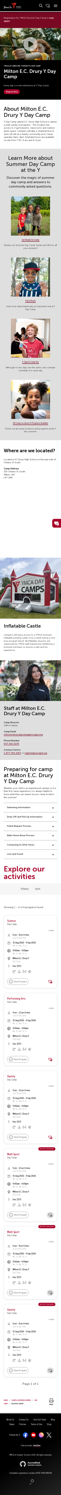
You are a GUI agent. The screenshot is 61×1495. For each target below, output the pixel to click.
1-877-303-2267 (12, 753)
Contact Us (23, 1419)
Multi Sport (13, 1154)
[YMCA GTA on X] (49, 1435)
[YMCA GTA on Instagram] (41, 1435)
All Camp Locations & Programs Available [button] (30, 423)
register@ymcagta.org (36, 753)
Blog (53, 1419)
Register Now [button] (12, 91)
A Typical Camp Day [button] (30, 362)
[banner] (12, 5)
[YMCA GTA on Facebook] (25, 1435)
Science (11, 920)
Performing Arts (16, 998)
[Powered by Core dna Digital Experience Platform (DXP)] (30, 1484)
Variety (11, 1076)
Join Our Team (39, 1419)
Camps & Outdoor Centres (21, 1399)
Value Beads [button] (30, 300)
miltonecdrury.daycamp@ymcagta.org (23, 734)
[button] (30, 44)
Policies (22, 1424)
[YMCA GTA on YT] (33, 1435)
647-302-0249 (11, 744)
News (12, 1424)
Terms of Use (36, 1424)
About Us (10, 1419)
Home (6, 1399)
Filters (25, 888)
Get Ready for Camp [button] (30, 239)
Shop (49, 1424)
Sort (37, 888)
